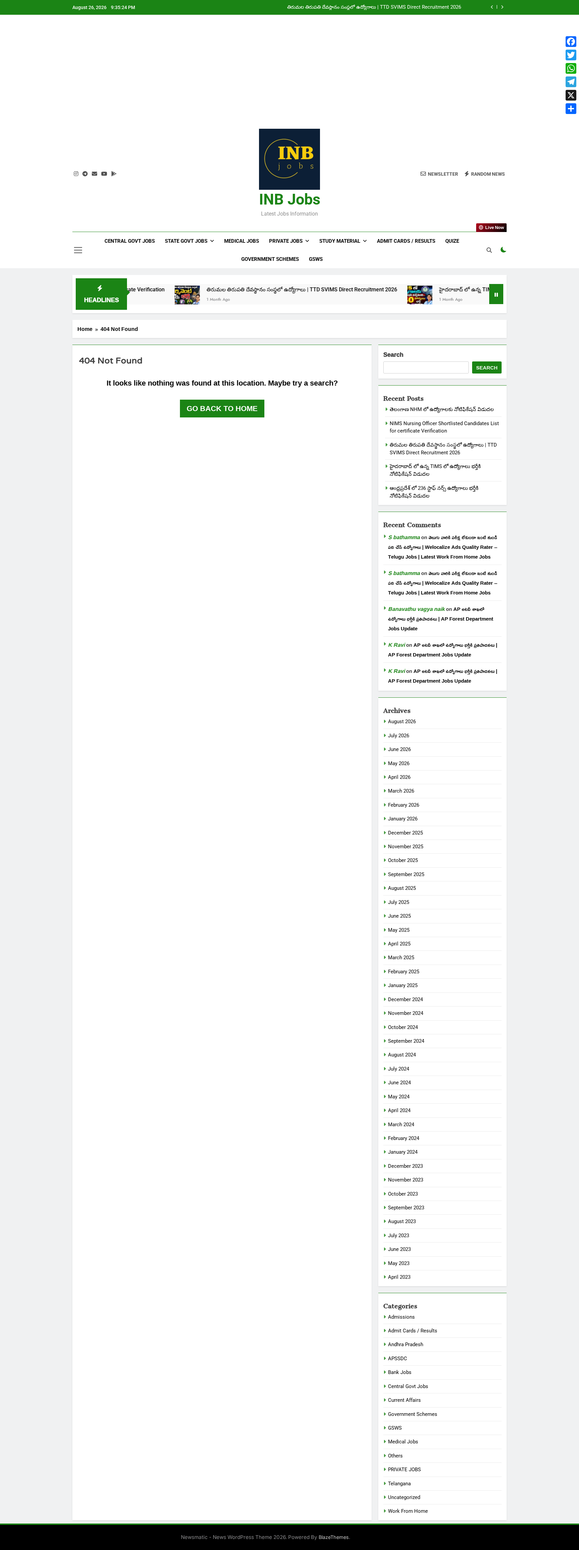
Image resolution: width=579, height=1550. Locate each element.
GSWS (316, 259)
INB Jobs (289, 199)
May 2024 (398, 1097)
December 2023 (405, 1166)
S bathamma (404, 537)
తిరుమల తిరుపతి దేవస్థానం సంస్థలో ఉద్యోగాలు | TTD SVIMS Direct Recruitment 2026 (257, 289)
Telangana (399, 1484)
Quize (452, 241)
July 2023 (398, 1235)
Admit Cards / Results (406, 241)
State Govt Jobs (186, 241)
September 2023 (406, 1208)
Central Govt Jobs (130, 241)
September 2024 (406, 1041)
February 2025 (403, 972)
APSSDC (397, 1359)
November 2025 (405, 847)
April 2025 (399, 944)
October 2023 (403, 1194)
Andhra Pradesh (405, 1344)
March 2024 (401, 1125)
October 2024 (403, 1027)
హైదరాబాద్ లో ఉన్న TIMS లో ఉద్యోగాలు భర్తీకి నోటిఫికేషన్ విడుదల (397, 7)
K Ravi (396, 645)
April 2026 (399, 777)
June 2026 (399, 749)
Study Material (339, 241)
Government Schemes (270, 259)
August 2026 (402, 722)
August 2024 (402, 1055)
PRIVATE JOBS (404, 1470)
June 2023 (399, 1249)
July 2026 (398, 736)
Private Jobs (286, 241)
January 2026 (402, 819)
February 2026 (403, 805)
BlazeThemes (334, 1537)
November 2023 (405, 1180)
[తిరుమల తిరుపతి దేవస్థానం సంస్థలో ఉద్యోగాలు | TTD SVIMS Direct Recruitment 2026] (142, 298)
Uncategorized (404, 1497)
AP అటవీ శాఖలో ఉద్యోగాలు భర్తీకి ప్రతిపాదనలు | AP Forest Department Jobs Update (440, 618)
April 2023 (399, 1277)
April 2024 (399, 1110)
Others (395, 1456)
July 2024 (398, 1069)
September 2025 (406, 874)
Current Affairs (404, 1400)
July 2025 (398, 902)
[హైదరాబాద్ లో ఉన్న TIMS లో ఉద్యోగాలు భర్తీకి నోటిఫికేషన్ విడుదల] (374, 298)
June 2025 (399, 916)
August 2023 (402, 1221)
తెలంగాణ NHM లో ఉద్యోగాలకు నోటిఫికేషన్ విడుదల (442, 409)
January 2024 (402, 1152)
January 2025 (402, 985)
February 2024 (403, 1138)
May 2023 (398, 1263)
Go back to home (222, 408)
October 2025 (403, 860)
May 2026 (398, 763)
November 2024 (405, 1013)
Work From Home (408, 1511)
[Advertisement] (289, 77)
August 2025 (402, 888)
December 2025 (405, 833)
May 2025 (398, 930)
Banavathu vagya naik (416, 609)
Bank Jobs (399, 1372)
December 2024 (405, 999)
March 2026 (401, 791)
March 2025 (401, 958)
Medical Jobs (241, 241)
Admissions (401, 1317)
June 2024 (399, 1083)
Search (393, 355)
